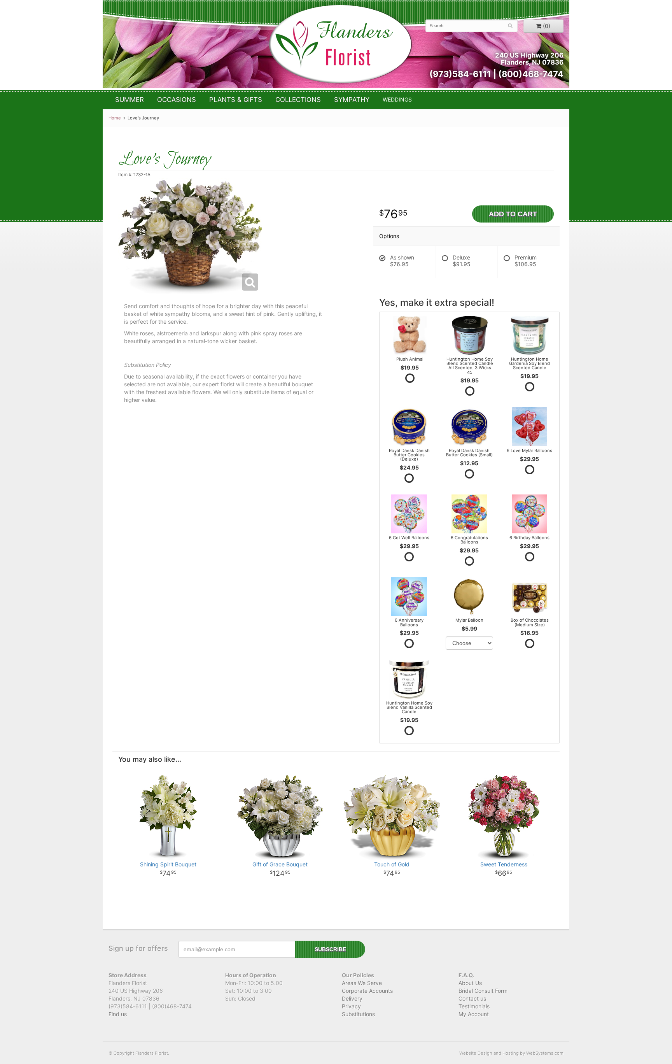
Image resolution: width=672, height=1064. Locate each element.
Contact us (472, 998)
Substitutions (358, 1014)
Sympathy (351, 99)
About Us (470, 983)
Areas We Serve (362, 983)
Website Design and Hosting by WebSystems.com (511, 1053)
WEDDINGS (397, 99)
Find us (117, 1014)
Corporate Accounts (367, 990)
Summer (129, 99)
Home (114, 118)
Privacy (351, 1006)
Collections (298, 99)
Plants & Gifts (235, 99)
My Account (473, 1014)
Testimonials (474, 1006)
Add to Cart (513, 214)
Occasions (176, 99)
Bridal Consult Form (483, 990)
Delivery (352, 998)
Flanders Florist (340, 44)
